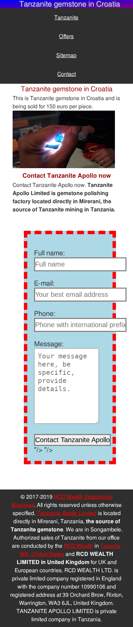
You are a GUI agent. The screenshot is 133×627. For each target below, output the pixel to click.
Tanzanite (66, 17)
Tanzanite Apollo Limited (67, 513)
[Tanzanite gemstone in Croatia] (64, 166)
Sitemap (66, 55)
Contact (66, 74)
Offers (66, 36)
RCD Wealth (78, 546)
